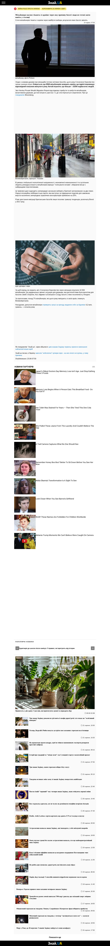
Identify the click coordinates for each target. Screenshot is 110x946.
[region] (55, 114)
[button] (17, 648)
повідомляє (20, 95)
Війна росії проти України (29, 9)
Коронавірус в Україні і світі (53, 9)
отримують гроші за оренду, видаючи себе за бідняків (63, 305)
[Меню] (3, 3)
